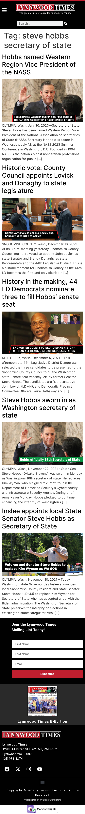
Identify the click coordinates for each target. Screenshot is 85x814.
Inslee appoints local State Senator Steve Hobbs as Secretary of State (41, 518)
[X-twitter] (18, 769)
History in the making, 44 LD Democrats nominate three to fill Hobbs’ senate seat (40, 293)
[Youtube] (39, 769)
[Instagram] (29, 769)
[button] (42, 782)
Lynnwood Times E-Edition (42, 722)
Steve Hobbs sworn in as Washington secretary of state (39, 407)
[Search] (65, 23)
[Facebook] (7, 769)
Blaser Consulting (52, 800)
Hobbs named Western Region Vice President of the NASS (39, 64)
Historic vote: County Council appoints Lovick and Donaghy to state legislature (38, 179)
